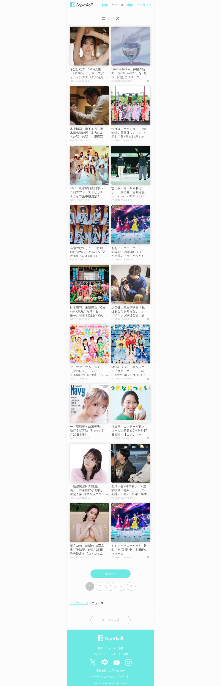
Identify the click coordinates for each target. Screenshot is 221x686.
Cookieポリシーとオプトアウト (110, 676)
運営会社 (101, 670)
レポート (115, 654)
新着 (105, 5)
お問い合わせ (117, 670)
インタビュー (145, 5)
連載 (130, 5)
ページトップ (110, 620)
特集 (126, 654)
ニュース (117, 5)
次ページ (110, 574)
